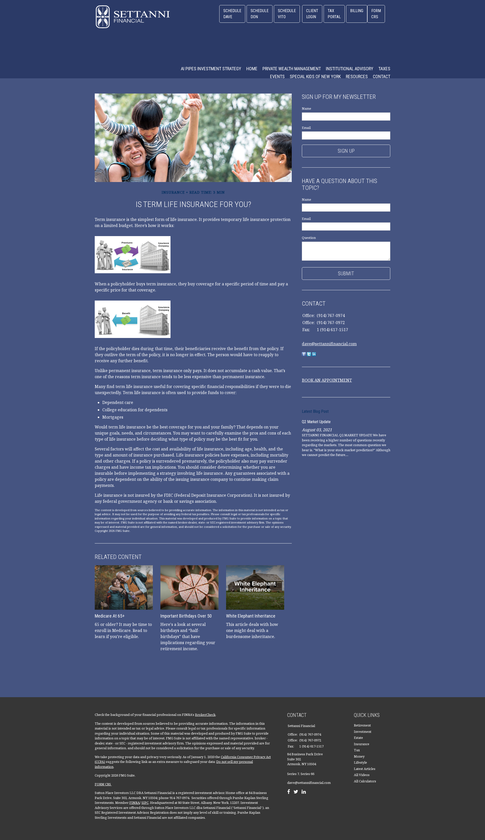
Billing (356, 10)
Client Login (312, 13)
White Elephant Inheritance (250, 616)
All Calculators (365, 781)
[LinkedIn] (304, 792)
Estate (358, 737)
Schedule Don (260, 13)
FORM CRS (103, 784)
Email (306, 127)
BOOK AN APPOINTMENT (327, 380)
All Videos (362, 775)
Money (359, 756)
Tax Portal (334, 13)
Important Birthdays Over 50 (186, 616)
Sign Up (346, 151)
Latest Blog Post (315, 411)
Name (306, 108)
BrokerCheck (205, 714)
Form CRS (376, 13)
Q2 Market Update (316, 421)
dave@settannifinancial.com (329, 344)
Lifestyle (360, 762)
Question (309, 237)
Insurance (361, 744)
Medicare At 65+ (110, 616)
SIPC (145, 802)
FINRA (134, 802)
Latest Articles (364, 768)
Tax (357, 750)
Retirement (362, 725)
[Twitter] (296, 792)
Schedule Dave (232, 13)
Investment (362, 731)
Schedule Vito (287, 13)
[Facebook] (288, 792)
